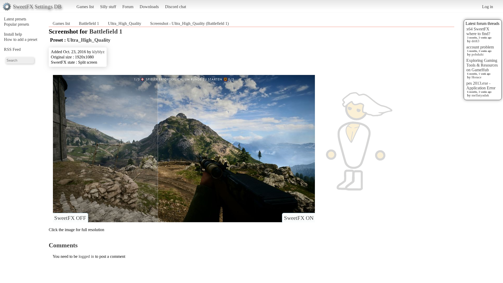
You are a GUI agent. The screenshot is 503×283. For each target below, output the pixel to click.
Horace (477, 77)
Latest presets (15, 19)
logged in (86, 256)
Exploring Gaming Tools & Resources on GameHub (482, 65)
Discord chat (175, 6)
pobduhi (478, 54)
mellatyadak (480, 95)
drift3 (475, 41)
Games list (85, 6)
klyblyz (98, 52)
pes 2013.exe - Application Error (480, 85)
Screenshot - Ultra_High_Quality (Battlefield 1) (189, 23)
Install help (13, 34)
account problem (480, 47)
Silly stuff (108, 6)
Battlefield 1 (89, 23)
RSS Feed (12, 49)
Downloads (149, 6)
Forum (127, 6)
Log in (487, 6)
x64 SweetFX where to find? (478, 31)
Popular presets (16, 24)
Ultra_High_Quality (124, 23)
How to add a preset (20, 39)
